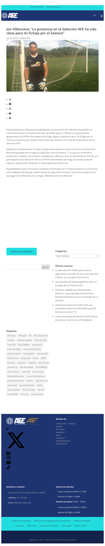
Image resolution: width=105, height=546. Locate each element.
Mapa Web (31, 525)
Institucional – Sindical (65, 423)
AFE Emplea (11, 336)
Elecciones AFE (42, 354)
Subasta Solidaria (13, 390)
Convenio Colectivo (14, 354)
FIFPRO (43, 358)
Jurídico (59, 426)
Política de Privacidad (21, 521)
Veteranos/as (61, 443)
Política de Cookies (82, 521)
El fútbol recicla (12, 358)
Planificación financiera (15, 376)
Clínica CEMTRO (23, 345)
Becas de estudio (41, 340)
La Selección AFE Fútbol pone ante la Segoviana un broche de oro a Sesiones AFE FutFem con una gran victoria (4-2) (76, 274)
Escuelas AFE (25, 358)
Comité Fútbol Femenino (32, 349)
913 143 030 (22, 497)
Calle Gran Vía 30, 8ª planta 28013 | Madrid (26, 492)
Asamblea (11, 340)
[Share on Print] (10, 118)
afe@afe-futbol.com (22, 502)
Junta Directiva (43, 363)
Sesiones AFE (12, 385)
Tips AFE (41, 390)
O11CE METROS (41, 367)
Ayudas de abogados (24, 340)
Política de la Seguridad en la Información (52, 521)
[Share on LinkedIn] (10, 113)
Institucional (21, 363)
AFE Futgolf (22, 336)
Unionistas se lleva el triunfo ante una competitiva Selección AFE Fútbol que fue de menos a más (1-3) (75, 308)
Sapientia (29, 381)
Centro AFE (11, 345)
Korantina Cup (12, 367)
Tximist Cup (24, 394)
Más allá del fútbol (26, 367)
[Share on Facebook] (10, 104)
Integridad (32, 363)
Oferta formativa (13, 372)
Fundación (60, 438)
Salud (58, 435)
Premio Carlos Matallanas (36, 376)
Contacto (20, 525)
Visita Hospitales (37, 394)
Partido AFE (26, 372)
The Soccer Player (28, 390)
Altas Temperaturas (41, 336)
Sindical (40, 385)
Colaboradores (37, 345)
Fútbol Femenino (63, 441)
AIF (30, 336)
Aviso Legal (66, 525)
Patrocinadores (38, 372)
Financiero (11, 363)
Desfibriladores (29, 354)
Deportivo (25, 38)
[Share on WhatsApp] (10, 108)
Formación (60, 429)
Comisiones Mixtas (14, 349)
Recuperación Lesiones (15, 381)
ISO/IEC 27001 (81, 525)
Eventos (35, 358)
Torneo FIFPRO (12, 394)
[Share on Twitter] (10, 99)
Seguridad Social (42, 381)
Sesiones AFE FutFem (27, 385)
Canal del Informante (49, 525)
